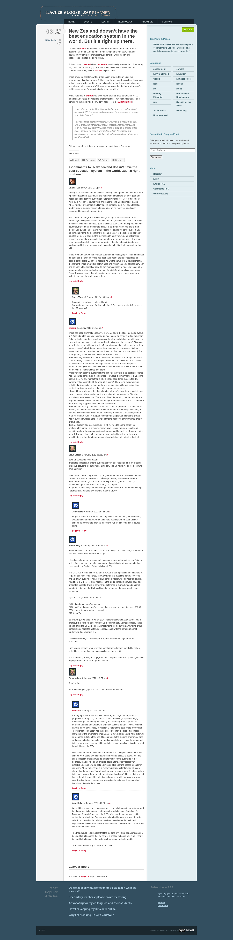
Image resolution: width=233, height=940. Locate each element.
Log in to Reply (76, 281)
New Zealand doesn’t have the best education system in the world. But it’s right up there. (103, 36)
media (179, 89)
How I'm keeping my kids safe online (92, 909)
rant (155, 102)
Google (156, 79)
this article (102, 64)
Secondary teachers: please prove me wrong (98, 897)
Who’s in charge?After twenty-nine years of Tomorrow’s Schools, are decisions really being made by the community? (173, 47)
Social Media (159, 110)
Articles (161, 902)
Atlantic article (125, 102)
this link (99, 70)
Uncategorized (160, 115)
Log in (156, 179)
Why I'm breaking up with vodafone (91, 915)
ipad (155, 84)
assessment (159, 69)
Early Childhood (161, 74)
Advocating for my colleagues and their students (100, 903)
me (154, 89)
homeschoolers (184, 79)
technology (181, 110)
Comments (161, 189)
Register (157, 174)
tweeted (87, 64)
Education (181, 74)
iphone (179, 84)
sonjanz (72, 328)
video (83, 49)
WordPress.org (160, 194)
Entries (159, 184)
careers (180, 69)
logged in (85, 876)
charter (89, 96)
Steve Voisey (51, 40)
